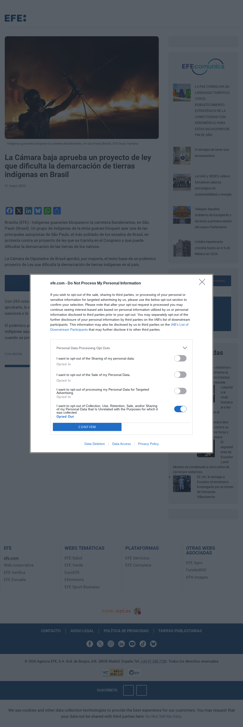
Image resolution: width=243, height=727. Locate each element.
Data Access (121, 444)
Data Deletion (94, 444)
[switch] (180, 358)
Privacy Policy (148, 444)
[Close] (203, 283)
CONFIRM (87, 427)
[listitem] (121, 347)
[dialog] (121, 363)
